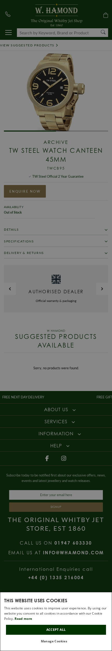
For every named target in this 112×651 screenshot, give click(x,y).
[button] (56, 641)
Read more (23, 618)
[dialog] (56, 621)
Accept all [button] (56, 629)
